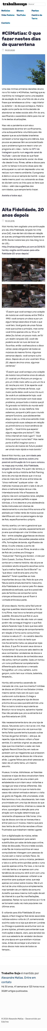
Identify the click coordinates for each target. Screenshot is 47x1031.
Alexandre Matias (12, 977)
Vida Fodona (7, 15)
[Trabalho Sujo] (15, 4)
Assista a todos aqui (12, 195)
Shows (20, 10)
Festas (35, 10)
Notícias (5, 10)
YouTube (21, 15)
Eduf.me (5, 1022)
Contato (5, 23)
